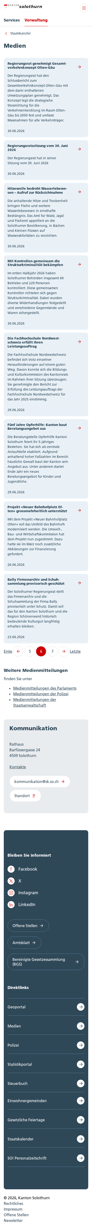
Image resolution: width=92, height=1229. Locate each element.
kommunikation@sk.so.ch (36, 781)
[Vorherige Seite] (18, 651)
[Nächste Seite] (64, 651)
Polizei (13, 1045)
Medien (14, 1026)
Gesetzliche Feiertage (26, 1119)
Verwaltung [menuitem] (36, 19)
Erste (8, 651)
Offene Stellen (25, 925)
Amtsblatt (21, 942)
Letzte (75, 651)
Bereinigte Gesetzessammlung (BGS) (39, 962)
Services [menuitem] (12, 19)
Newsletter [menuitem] (13, 1220)
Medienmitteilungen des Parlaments (44, 688)
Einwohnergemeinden (27, 1100)
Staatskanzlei (20, 33)
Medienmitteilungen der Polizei (40, 694)
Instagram (28, 892)
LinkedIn (26, 904)
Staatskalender (20, 1139)
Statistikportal (20, 1064)
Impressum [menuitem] (13, 1209)
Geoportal (16, 1007)
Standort (22, 795)
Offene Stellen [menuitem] (16, 1214)
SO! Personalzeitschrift (27, 1158)
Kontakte (17, 767)
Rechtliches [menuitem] (13, 1203)
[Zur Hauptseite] (23, 6)
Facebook (27, 869)
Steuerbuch (18, 1083)
